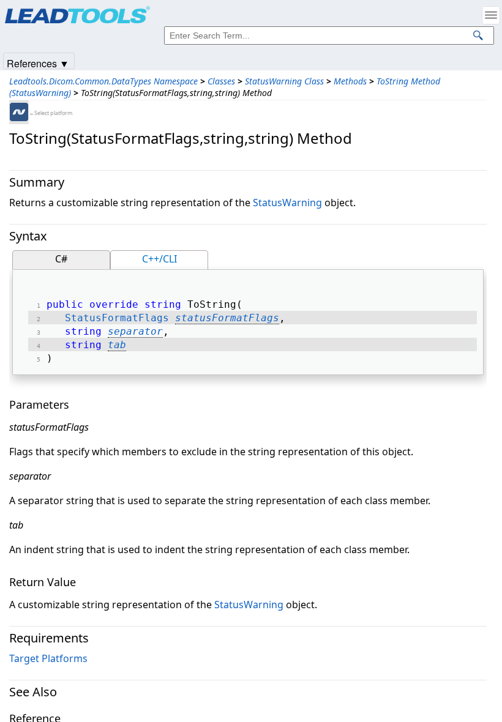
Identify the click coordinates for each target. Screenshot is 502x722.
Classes (221, 81)
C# (61, 259)
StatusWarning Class (284, 81)
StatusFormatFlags (117, 318)
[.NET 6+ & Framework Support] (19, 112)
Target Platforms (48, 658)
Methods (350, 81)
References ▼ (38, 62)
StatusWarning (287, 202)
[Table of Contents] (491, 15)
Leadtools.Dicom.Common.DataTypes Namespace (103, 81)
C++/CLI (159, 259)
